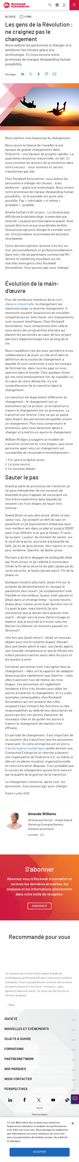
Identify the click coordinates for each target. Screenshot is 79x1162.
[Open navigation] (74, 5)
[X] (39, 1099)
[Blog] (67, 1099)
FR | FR (39, 1108)
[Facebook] (24, 1099)
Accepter (39, 1152)
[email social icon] (42, 835)
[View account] (64, 5)
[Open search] (50, 5)
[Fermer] (72, 1123)
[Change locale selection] (57, 5)
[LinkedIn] (11, 1099)
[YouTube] (53, 1099)
